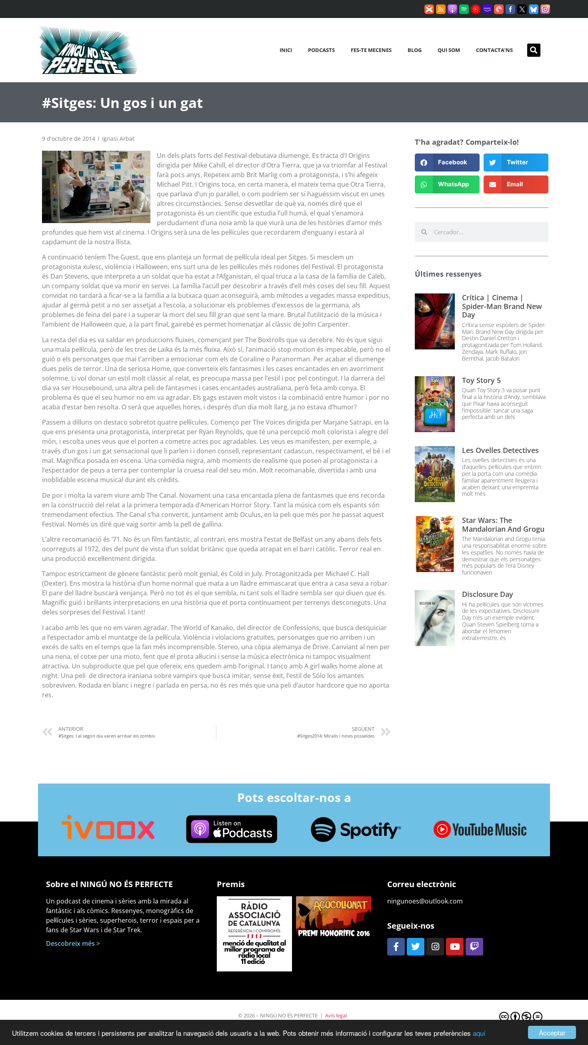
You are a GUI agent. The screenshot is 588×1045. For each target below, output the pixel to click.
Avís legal (336, 1015)
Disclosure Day (487, 594)
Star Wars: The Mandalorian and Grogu (503, 524)
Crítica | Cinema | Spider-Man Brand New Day (502, 306)
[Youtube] (455, 946)
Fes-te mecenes (371, 50)
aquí (479, 1033)
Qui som (449, 50)
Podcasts (321, 50)
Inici (286, 50)
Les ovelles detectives (500, 450)
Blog (415, 50)
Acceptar (552, 1032)
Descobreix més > (73, 943)
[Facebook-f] (396, 946)
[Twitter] (415, 946)
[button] (533, 50)
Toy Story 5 (481, 380)
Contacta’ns (494, 50)
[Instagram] (435, 946)
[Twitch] (474, 946)
